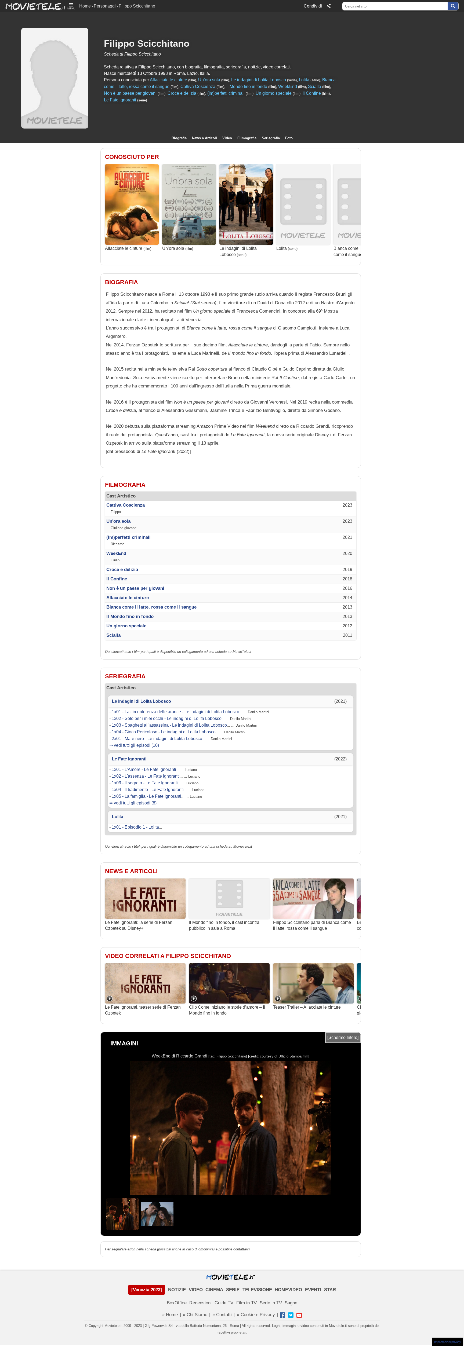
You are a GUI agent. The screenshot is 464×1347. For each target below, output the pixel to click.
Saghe (291, 1302)
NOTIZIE (177, 1289)
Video (227, 138)
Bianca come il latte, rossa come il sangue (358, 251)
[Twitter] (290, 1315)
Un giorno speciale (274, 93)
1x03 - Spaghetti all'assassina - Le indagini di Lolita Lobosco (169, 725)
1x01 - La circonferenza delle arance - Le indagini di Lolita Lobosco (175, 711)
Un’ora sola (209, 80)
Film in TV (246, 1302)
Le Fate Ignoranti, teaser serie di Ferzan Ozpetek (143, 1010)
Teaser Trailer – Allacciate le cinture (307, 1007)
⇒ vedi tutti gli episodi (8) (133, 803)
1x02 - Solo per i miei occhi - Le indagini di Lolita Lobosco (167, 718)
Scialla (314, 86)
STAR (330, 1289)
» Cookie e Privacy (256, 1314)
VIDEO (196, 1289)
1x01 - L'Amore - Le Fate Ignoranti (144, 769)
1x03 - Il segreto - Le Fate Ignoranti (145, 783)
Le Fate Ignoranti (120, 100)
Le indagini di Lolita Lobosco (258, 80)
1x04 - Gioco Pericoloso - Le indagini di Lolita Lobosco (164, 732)
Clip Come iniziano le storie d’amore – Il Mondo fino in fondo (227, 1010)
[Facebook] (282, 1315)
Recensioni (200, 1302)
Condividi (313, 6)
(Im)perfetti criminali (226, 93)
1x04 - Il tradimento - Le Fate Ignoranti (148, 789)
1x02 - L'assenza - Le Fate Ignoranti (146, 776)
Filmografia (246, 138)
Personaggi (105, 6)
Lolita (304, 80)
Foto (289, 138)
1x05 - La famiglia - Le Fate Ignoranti (146, 796)
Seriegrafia (271, 138)
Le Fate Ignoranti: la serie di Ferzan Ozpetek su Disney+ (138, 925)
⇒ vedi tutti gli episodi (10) (134, 745)
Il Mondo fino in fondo (246, 86)
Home (85, 6)
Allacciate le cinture (168, 80)
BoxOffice (177, 1302)
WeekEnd (287, 86)
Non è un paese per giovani (130, 93)
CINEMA (214, 1289)
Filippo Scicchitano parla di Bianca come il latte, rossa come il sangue (312, 925)
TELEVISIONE (257, 1289)
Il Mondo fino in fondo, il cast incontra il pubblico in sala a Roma (226, 925)
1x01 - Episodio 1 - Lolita (135, 827)
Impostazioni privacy (447, 1342)
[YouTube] (299, 1315)
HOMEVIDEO (288, 1289)
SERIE (233, 1289)
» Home (170, 1314)
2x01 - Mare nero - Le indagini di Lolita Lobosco (157, 738)
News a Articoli (204, 138)
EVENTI (313, 1289)
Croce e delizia (182, 93)
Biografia (179, 138)
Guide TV (224, 1302)
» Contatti (222, 1314)
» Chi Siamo (195, 1314)
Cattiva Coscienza (197, 86)
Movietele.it (33, 6)
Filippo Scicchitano (146, 43)
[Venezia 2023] (146, 1289)
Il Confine (312, 93)
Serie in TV (271, 1302)
